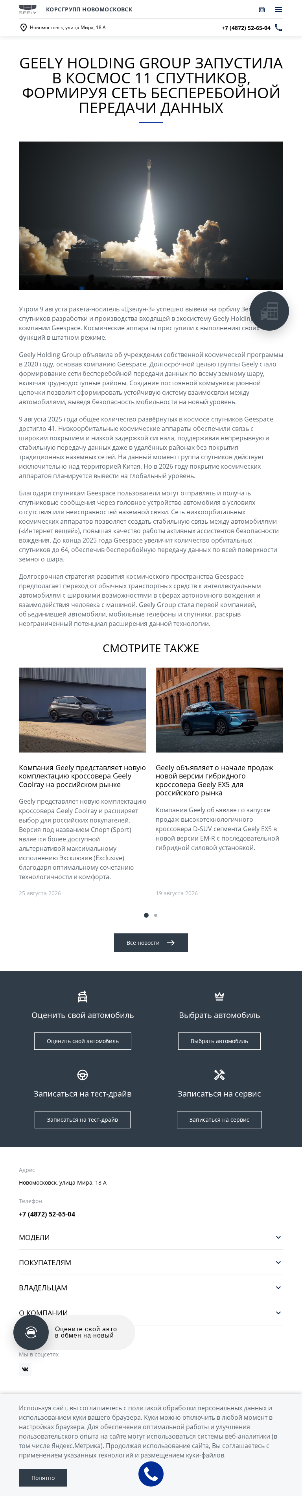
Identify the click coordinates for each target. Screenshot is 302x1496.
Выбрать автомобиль (219, 1041)
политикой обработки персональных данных (197, 1408)
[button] (146, 915)
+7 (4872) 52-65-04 (47, 1214)
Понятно (43, 1477)
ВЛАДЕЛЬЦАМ (43, 1287)
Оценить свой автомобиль (83, 1041)
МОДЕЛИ (34, 1237)
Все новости (143, 942)
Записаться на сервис (219, 1119)
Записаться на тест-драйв (82, 1119)
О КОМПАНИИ (43, 1312)
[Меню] (278, 9)
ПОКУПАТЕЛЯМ (45, 1262)
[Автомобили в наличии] (262, 9)
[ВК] (25, 1369)
